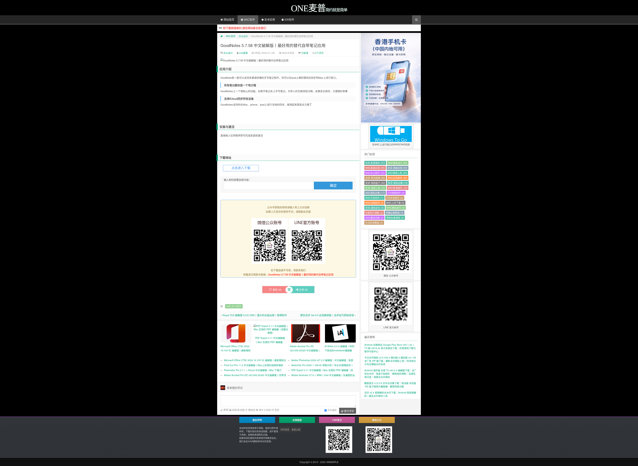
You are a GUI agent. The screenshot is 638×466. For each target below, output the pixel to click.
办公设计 (243, 36)
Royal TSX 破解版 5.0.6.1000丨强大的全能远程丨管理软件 (255, 315)
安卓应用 (269, 19)
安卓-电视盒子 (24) (375, 182)
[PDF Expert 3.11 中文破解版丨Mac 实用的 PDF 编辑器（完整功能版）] (271, 329)
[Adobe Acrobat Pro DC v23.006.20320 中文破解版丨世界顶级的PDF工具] (305, 333)
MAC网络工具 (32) (397, 172)
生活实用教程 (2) (374, 222)
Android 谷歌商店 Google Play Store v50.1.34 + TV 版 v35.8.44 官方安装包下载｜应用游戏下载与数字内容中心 (390, 348)
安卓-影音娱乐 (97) (375, 162)
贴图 (234, 409)
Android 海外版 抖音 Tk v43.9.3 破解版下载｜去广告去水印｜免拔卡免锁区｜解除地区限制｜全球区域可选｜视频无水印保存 (390, 374)
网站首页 (228, 19)
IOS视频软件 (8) (396, 192)
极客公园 (296, 429)
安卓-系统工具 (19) (375, 187)
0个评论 (319, 52)
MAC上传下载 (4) (395, 202)
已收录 (304, 52)
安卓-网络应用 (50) (397, 167)
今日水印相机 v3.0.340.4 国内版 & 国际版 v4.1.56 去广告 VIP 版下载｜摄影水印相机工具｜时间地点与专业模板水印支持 (390, 361)
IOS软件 (289, 19)
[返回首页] (221, 36)
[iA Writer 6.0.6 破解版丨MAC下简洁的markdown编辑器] (340, 333)
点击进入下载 (240, 168)
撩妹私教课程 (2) (395, 217)
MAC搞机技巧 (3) (396, 207)
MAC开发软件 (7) (374, 197)
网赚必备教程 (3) (394, 212)
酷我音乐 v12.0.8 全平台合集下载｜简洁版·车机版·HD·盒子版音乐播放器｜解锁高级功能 (390, 384)
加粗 (242, 409)
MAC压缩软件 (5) (374, 202)
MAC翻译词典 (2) (374, 217)
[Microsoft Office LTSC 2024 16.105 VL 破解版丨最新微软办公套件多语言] (236, 333)
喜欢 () (277, 289)
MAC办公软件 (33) (375, 172)
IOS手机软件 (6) (394, 197)
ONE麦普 (284, 429)
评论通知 (332, 410)
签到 (276, 409)
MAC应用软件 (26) (397, 177)
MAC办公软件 (234, 306)
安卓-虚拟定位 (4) (374, 207)
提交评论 (348, 411)
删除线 (251, 409)
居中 (261, 409)
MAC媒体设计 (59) (397, 162)
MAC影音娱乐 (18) (397, 187)
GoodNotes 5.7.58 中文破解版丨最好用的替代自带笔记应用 (272, 45)
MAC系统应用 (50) (375, 167)
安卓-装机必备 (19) (398, 182)
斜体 (268, 409)
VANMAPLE (332, 462)
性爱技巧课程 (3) (374, 212)
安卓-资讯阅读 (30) (375, 177)
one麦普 (243, 52)
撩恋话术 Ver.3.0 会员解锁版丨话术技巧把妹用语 (327, 315)
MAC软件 (249, 19)
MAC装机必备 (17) (375, 192)
